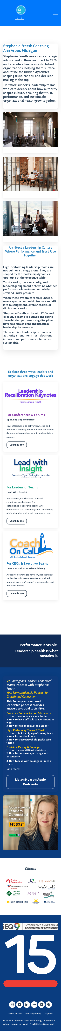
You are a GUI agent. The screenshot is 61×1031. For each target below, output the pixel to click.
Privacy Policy (33, 1013)
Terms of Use (14, 1013)
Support (49, 1013)
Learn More (16, 444)
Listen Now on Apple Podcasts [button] (30, 782)
